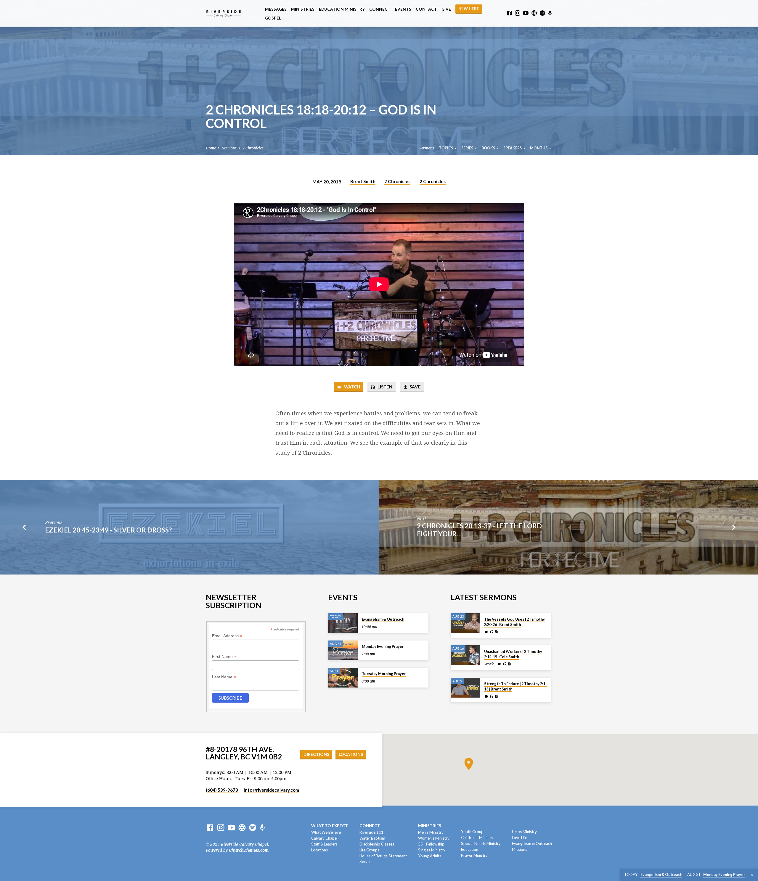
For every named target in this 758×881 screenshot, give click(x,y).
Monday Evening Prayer (383, 646)
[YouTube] (526, 13)
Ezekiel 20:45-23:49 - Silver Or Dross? (108, 530)
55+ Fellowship (431, 844)
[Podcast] (550, 13)
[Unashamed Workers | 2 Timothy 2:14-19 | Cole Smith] (465, 655)
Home (211, 148)
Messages (276, 9)
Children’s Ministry (477, 837)
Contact (426, 9)
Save (415, 386)
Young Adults (429, 855)
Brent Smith (362, 181)
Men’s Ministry (431, 832)
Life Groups (369, 850)
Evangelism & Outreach (383, 619)
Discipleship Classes (376, 844)
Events (403, 9)
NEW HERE (468, 8)
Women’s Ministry (433, 838)
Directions (316, 754)
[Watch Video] (486, 632)
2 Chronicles (397, 181)
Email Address (227, 636)
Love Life (519, 837)
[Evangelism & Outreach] (343, 623)
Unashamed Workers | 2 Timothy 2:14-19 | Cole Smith (513, 654)
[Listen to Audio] (492, 632)
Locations (351, 754)
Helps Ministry (524, 831)
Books (488, 148)
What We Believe (326, 832)
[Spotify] (542, 13)
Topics (446, 148)
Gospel (273, 18)
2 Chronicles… (255, 148)
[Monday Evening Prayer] (343, 650)
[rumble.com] (534, 13)
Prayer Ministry (474, 855)
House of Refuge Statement (383, 855)
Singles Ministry (431, 850)
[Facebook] (509, 13)
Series (467, 148)
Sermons (229, 148)
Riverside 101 (371, 832)
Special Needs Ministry (481, 843)
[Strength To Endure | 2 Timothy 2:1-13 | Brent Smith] (465, 688)
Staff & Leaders (324, 844)
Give (446, 9)
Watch (351, 386)
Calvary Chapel (324, 838)
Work (489, 664)
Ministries (302, 9)
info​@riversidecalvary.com (271, 790)
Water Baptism (372, 838)
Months (539, 148)
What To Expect (329, 825)
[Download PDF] (496, 632)
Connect (380, 9)
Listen (384, 386)
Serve (364, 861)
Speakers (512, 148)
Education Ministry (342, 9)
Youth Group (472, 831)
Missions (519, 849)
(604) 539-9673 (222, 790)
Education (469, 849)
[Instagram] (517, 13)
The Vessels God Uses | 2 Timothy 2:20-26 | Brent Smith (514, 622)
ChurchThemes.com (249, 850)
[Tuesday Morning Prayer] (343, 678)
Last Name (224, 677)
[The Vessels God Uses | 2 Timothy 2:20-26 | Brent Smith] (465, 623)
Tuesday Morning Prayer (384, 673)
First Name (224, 656)
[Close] (752, 875)
